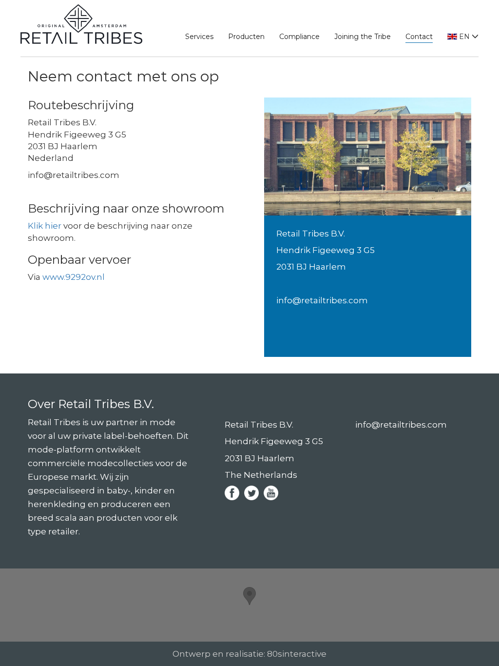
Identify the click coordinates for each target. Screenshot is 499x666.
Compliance (299, 36)
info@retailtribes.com (322, 300)
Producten (246, 36)
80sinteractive (296, 654)
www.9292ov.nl (73, 277)
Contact (419, 36)
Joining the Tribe (362, 36)
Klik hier (44, 226)
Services (199, 36)
